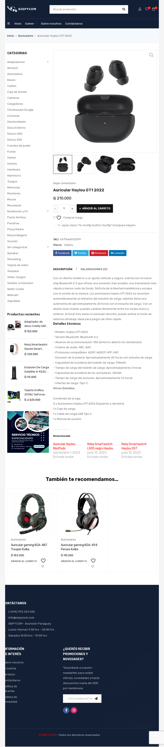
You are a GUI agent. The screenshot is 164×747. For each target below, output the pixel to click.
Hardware (13, 169)
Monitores (13, 193)
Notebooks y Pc (17, 211)
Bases (11, 80)
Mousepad (14, 205)
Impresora (14, 175)
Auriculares (25, 35)
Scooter (12, 241)
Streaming (14, 259)
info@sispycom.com (21, 617)
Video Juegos (16, 277)
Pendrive (13, 223)
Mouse (11, 199)
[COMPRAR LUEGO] (43, 564)
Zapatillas (13, 301)
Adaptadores (16, 62)
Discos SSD (14, 139)
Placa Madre (15, 229)
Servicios (9, 674)
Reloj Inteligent (17, 235)
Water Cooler (15, 289)
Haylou (68, 244)
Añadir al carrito (96, 208)
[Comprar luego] (146, 9)
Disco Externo (16, 127)
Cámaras (13, 97)
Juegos (12, 181)
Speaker (12, 253)
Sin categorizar (17, 247)
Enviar (97, 698)
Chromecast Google (20, 109)
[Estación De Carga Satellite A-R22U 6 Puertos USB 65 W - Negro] (14, 373)
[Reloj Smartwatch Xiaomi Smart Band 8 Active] (14, 349)
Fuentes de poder (19, 145)
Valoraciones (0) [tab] (94, 269)
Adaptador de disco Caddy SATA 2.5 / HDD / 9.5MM (36, 324)
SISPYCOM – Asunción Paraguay (29, 623)
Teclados (13, 271)
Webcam (12, 295)
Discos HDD (14, 133)
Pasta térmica (16, 217)
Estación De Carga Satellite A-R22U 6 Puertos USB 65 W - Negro (36, 370)
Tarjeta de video (17, 265)
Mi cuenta (9, 668)
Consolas (13, 115)
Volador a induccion (20, 283)
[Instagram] (74, 710)
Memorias (13, 187)
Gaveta (12, 163)
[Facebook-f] (66, 710)
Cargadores (15, 103)
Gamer (11, 157)
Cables (11, 85)
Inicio (10, 35)
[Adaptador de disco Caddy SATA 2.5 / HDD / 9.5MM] (14, 326)
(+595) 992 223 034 (21, 611)
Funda (11, 151)
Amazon (12, 68)
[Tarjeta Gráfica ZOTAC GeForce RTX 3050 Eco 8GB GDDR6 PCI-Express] (14, 395)
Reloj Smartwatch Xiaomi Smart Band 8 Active (35, 347)
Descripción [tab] (62, 269)
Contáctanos (11, 680)
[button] (151, 55)
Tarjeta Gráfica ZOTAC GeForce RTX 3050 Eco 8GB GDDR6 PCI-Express (36, 393)
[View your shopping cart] (153, 9)
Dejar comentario (64, 183)
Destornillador (16, 121)
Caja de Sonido (17, 91)
